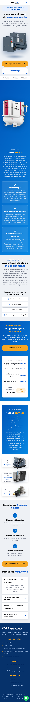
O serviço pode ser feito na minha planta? (13, 607)
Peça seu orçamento (16, 64)
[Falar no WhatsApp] (26, 698)
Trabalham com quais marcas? (11, 599)
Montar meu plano (15, 348)
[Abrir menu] (26, 2)
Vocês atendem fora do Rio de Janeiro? (13, 581)
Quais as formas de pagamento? (10, 615)
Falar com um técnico (16, 564)
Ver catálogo (15, 71)
